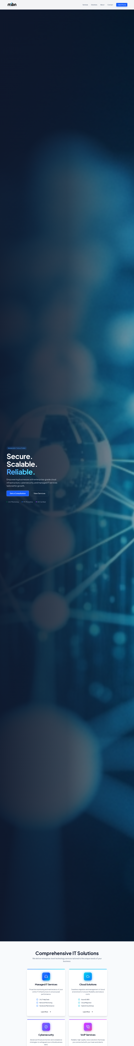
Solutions (94, 5)
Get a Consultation (18, 493)
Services (85, 5)
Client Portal (122, 5)
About (102, 5)
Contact (110, 5)
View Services (39, 493)
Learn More (44, 1012)
